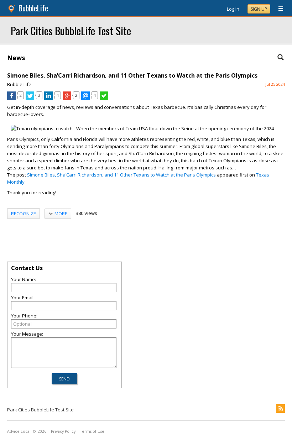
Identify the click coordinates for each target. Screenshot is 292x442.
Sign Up (259, 9)
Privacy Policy (63, 431)
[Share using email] (85, 98)
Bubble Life (19, 84)
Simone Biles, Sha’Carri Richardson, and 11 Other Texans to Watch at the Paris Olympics (121, 175)
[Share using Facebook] (11, 98)
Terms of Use (92, 431)
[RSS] (280, 408)
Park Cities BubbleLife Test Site (71, 30)
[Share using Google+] (67, 98)
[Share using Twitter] (30, 98)
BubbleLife (33, 8)
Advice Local (19, 431)
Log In (233, 9)
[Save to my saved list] (104, 98)
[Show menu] (278, 9)
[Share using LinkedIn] (48, 98)
